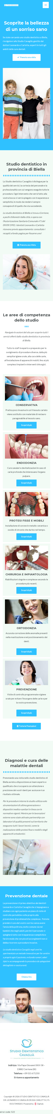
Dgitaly (40, 1104)
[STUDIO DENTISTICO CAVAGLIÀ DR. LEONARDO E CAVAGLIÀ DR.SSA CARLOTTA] (11, 5)
